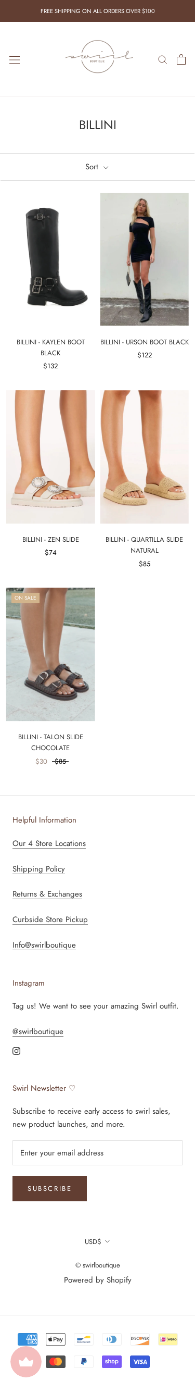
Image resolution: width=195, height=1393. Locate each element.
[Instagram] (16, 1050)
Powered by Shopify (98, 1280)
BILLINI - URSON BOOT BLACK (144, 342)
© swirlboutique (97, 1265)
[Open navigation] (14, 59)
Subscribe (50, 1188)
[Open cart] (181, 59)
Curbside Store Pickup (50, 919)
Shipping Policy (38, 869)
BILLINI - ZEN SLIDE (50, 539)
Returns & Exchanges (47, 894)
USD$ (93, 1242)
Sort (93, 166)
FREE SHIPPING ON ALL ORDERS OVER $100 (98, 11)
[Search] (162, 59)
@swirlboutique (37, 1031)
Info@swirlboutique (44, 945)
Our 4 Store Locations (49, 843)
